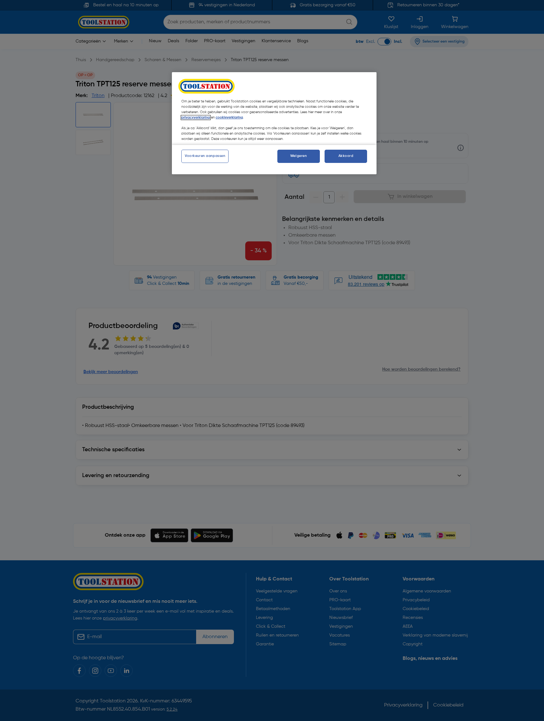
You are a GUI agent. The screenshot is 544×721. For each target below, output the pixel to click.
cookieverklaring (229, 117)
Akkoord (346, 156)
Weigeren (298, 156)
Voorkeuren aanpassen (205, 156)
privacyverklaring (195, 117)
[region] (274, 123)
